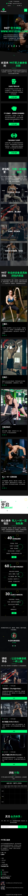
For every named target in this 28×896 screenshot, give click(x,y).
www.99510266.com (6, 876)
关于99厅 (4, 860)
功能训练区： (7, 427)
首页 (3, 858)
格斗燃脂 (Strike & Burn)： (11, 722)
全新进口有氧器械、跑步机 (14, 251)
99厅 (14, 557)
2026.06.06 (5, 685)
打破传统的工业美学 (14, 140)
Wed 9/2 (15, 786)
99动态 (3, 862)
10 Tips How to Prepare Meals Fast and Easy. (14, 887)
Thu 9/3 (19, 785)
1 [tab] (12, 645)
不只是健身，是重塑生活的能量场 (14, 113)
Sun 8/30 (5, 786)
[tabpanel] (14, 35)
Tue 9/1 (12, 785)
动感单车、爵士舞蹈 (14, 212)
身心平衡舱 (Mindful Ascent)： (12, 755)
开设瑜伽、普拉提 (14, 192)
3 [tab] (15, 645)
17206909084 (5, 872)
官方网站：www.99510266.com (15, 3)
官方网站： (4, 874)
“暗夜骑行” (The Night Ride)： (12, 688)
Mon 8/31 (9, 786)
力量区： (5, 324)
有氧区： (5, 377)
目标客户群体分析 (14, 86)
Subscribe (22, 826)
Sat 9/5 (25, 785)
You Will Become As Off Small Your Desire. (14, 882)
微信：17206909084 (14, 1)
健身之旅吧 (8, 507)
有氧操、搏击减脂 (14, 231)
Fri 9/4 (22, 785)
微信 (3, 870)
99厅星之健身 (14, 97)
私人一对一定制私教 (9, 477)
